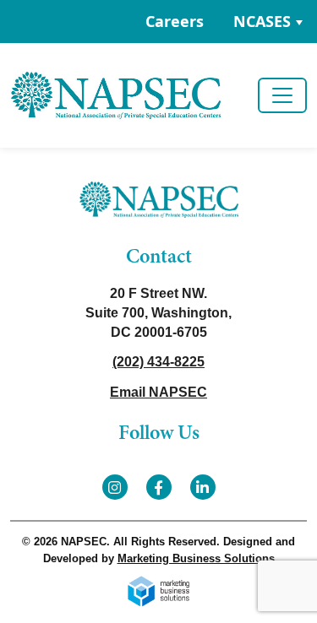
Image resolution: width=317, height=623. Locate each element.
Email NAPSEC (158, 392)
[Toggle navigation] (282, 95)
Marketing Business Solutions (196, 558)
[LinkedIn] (203, 487)
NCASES (262, 21)
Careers (174, 21)
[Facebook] (159, 487)
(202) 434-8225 (158, 362)
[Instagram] (115, 487)
